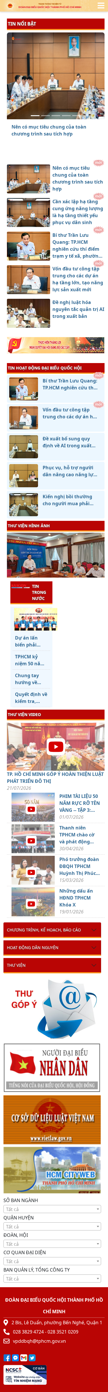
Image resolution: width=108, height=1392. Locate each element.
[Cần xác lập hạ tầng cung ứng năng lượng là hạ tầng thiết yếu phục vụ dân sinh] (45, 115)
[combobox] (52, 1209)
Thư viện (16, 965)
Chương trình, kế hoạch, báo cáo (44, 930)
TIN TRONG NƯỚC (39, 592)
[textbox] (52, 1209)
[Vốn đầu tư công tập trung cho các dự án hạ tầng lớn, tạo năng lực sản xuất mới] (66, 115)
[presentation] (10, 555)
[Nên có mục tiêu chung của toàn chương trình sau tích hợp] (35, 115)
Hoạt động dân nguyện (32, 947)
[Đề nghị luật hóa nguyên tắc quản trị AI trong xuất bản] (76, 115)
